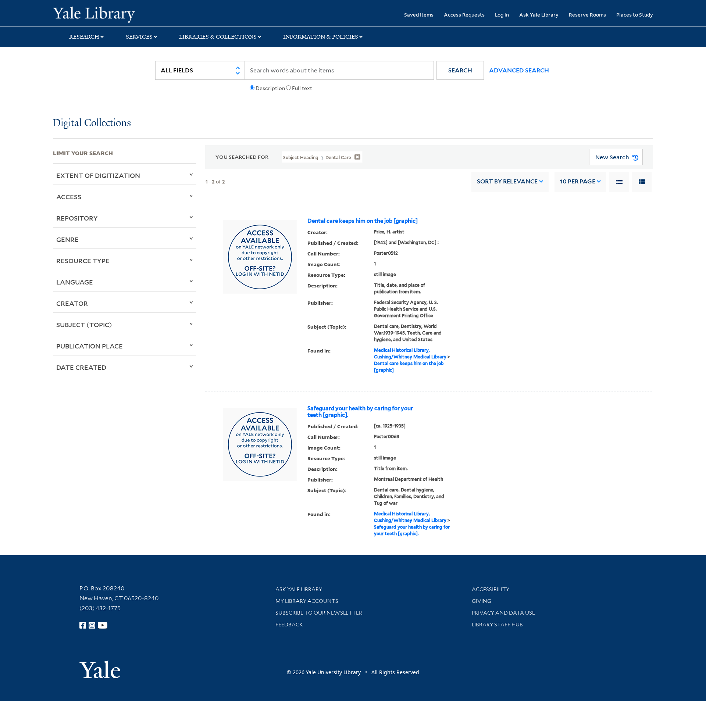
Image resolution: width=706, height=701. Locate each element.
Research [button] (84, 36)
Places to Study (634, 14)
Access (68, 196)
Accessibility (490, 589)
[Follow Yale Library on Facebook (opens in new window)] (82, 625)
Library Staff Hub (497, 624)
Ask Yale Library (539, 14)
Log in (502, 14)
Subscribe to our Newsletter (318, 613)
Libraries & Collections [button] (218, 36)
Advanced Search (519, 70)
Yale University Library (98, 14)
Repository (77, 218)
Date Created (81, 367)
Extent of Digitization (98, 175)
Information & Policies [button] (320, 36)
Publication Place (89, 345)
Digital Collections (92, 123)
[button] (460, 70)
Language (74, 282)
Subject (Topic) (84, 324)
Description (270, 88)
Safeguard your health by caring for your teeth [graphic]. (360, 411)
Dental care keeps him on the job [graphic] (362, 221)
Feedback (289, 624)
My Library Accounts (306, 601)
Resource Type (83, 260)
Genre (67, 239)
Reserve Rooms (587, 14)
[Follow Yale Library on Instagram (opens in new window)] (92, 625)
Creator (72, 303)
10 (577, 181)
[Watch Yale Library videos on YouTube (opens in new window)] (102, 625)
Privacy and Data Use (503, 613)
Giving (481, 601)
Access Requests (464, 14)
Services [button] (139, 36)
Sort (507, 181)
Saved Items (419, 14)
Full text (302, 88)
